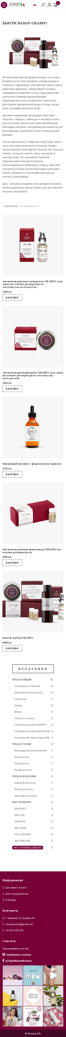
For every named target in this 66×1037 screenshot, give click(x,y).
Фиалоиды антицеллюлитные (31, 750)
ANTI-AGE (20, 815)
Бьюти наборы (21, 802)
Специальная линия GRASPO (30, 724)
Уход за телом (21, 744)
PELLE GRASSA (23, 834)
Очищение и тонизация (27, 686)
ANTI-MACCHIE (22, 841)
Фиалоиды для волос (26, 795)
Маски (18, 712)
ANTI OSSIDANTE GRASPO (27, 847)
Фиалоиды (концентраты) (29, 692)
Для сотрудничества (17, 893)
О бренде (11, 900)
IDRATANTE (21, 808)
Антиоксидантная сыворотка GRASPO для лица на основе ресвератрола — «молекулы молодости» (32, 284)
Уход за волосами (24, 776)
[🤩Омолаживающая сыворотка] (53, 1016)
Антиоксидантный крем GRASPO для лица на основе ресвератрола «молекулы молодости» (32, 375)
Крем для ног (22, 763)
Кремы (18, 705)
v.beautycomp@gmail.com (19, 924)
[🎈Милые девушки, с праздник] (13, 1016)
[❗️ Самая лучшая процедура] (33, 996)
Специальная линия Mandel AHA (32, 731)
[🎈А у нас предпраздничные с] (33, 975)
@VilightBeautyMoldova (18, 961)
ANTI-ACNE (20, 828)
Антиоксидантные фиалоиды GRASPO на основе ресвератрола (31, 551)
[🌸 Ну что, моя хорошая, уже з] (33, 1016)
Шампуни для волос (25, 783)
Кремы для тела (23, 770)
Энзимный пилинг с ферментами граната (31, 463)
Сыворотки (21, 699)
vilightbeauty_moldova (18, 954)
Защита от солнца (24, 718)
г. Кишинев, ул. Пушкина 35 (20, 918)
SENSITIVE (20, 821)
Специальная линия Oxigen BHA (32, 737)
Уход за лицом (22, 679)
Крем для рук (22, 757)
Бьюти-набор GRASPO (17, 637)
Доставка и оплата (16, 887)
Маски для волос (24, 789)
